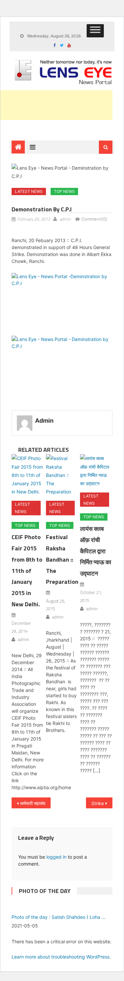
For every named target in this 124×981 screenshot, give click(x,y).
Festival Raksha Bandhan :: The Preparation (62, 559)
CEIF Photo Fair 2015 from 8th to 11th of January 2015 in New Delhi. (27, 571)
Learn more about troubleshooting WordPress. (61, 957)
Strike (97, 803)
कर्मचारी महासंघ (32, 803)
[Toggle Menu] (95, 30)
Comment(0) (94, 219)
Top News (64, 191)
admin (65, 219)
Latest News (29, 191)
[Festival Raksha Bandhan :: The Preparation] (62, 475)
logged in (56, 857)
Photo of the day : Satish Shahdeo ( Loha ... (58, 917)
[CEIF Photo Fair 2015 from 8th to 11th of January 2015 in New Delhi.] (28, 475)
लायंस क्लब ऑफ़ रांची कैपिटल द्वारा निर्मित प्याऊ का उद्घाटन (95, 551)
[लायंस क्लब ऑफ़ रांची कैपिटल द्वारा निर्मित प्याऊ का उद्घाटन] (96, 471)
